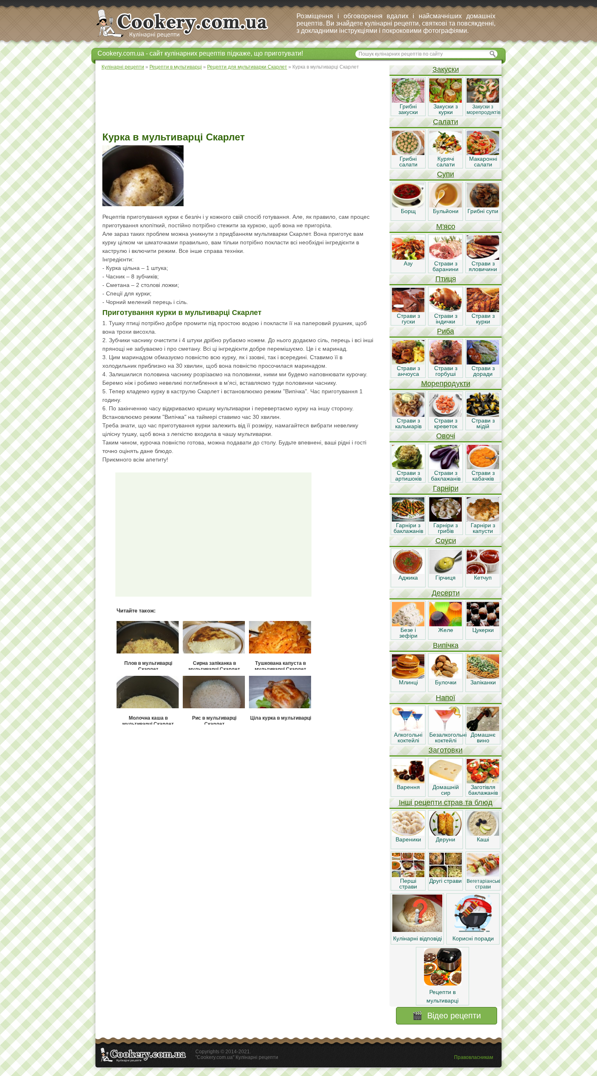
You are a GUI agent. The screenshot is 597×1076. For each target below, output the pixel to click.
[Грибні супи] (483, 205)
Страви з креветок (445, 423)
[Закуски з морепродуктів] (483, 100)
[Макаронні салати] (483, 153)
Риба (445, 331)
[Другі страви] (445, 875)
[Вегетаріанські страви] (483, 875)
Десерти (446, 593)
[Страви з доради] (483, 362)
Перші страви (408, 884)
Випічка (446, 645)
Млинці (408, 682)
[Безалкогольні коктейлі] (445, 729)
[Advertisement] (242, 101)
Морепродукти (445, 384)
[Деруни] (445, 833)
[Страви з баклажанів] (445, 467)
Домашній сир (446, 790)
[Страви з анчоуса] (408, 362)
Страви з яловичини (483, 266)
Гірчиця (445, 577)
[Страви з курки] (483, 310)
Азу (408, 263)
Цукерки (483, 630)
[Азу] (408, 257)
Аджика (408, 577)
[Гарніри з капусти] (483, 519)
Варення (408, 787)
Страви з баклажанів (446, 476)
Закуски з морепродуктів (483, 109)
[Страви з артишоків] (408, 467)
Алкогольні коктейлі (408, 737)
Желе (445, 630)
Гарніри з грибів (445, 528)
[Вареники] (408, 833)
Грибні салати (408, 161)
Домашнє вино (483, 737)
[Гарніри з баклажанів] (408, 519)
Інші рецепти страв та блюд (446, 802)
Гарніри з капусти (483, 528)
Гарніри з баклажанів (408, 528)
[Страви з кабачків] (483, 467)
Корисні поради (473, 938)
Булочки (445, 682)
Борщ (408, 211)
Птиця (445, 279)
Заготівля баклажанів (483, 790)
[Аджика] (408, 572)
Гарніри (446, 488)
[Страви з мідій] (483, 415)
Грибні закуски (408, 109)
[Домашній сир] (445, 781)
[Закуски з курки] (445, 100)
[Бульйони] (445, 205)
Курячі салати (446, 161)
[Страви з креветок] (445, 415)
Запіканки (483, 682)
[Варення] (408, 781)
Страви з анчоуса (408, 371)
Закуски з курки (445, 109)
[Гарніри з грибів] (445, 519)
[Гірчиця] (445, 572)
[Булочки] (445, 676)
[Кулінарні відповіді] (417, 930)
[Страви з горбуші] (445, 362)
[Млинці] (408, 676)
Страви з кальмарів (408, 423)
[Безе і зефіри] (408, 624)
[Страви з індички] (445, 310)
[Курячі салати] (445, 153)
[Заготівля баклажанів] (483, 781)
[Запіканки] (483, 676)
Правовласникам (473, 1057)
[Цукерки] (483, 624)
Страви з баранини (446, 266)
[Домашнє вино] (483, 729)
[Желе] (445, 624)
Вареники (408, 839)
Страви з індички (445, 319)
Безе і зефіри (408, 633)
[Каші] (483, 833)
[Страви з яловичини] (483, 257)
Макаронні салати (483, 161)
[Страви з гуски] (408, 310)
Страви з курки (483, 319)
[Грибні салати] (408, 153)
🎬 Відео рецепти (446, 1015)
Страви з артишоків (408, 476)
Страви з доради (483, 371)
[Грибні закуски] (408, 100)
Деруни (445, 839)
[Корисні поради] (473, 930)
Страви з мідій (483, 423)
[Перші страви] (408, 875)
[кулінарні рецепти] (189, 38)
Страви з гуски (408, 319)
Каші (483, 839)
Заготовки (445, 750)
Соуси (445, 541)
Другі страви (445, 881)
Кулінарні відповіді (417, 938)
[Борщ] (408, 205)
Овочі (445, 436)
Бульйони (446, 211)
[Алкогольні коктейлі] (408, 729)
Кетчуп (483, 577)
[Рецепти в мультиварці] (442, 983)
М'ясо (445, 226)
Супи (445, 174)
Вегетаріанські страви (483, 884)
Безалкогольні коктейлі (448, 737)
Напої (445, 698)
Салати (445, 122)
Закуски (446, 69)
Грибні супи (482, 211)
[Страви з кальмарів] (408, 415)
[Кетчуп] (483, 572)
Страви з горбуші (445, 371)
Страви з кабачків (483, 476)
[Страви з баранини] (445, 257)
